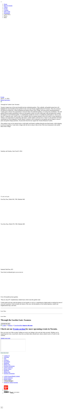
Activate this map (5, 323)
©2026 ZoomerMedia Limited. (12, 376)
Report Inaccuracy (5, 100)
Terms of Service (8, 367)
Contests (6, 10)
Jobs (5, 358)
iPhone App (7, 364)
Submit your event (5, 338)
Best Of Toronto (8, 5)
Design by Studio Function (11, 382)
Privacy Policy (7, 369)
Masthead (6, 363)
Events (5, 8)
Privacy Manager (9, 381)
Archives (6, 360)
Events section (19, 329)
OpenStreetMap (18, 325)
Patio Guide (7, 11)
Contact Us (7, 355)
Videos (6, 7)
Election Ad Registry (9, 366)
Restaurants (7, 13)
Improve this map (27, 325)
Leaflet (4, 325)
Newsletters (7, 361)
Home (5, 4)
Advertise (6, 357)
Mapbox (10, 325)
